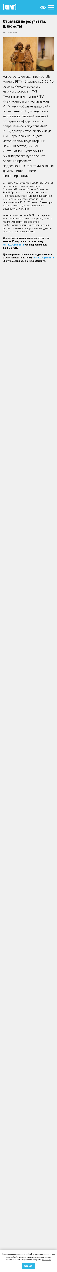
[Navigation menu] (51, 7)
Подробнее (46, 1260)
